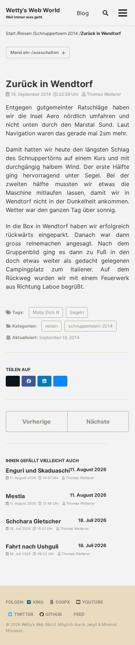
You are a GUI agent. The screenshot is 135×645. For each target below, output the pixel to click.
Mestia (15, 496)
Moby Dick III (46, 312)
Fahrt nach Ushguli (32, 546)
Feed (79, 614)
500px (62, 602)
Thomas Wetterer (103, 94)
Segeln (77, 312)
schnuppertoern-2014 (90, 326)
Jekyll (91, 624)
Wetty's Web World (33, 12)
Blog (83, 13)
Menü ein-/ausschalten (34, 52)
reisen (51, 326)
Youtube (92, 602)
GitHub (53, 614)
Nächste (98, 421)
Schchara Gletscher (33, 521)
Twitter (23, 614)
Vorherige (36, 421)
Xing (38, 602)
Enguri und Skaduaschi (38, 470)
